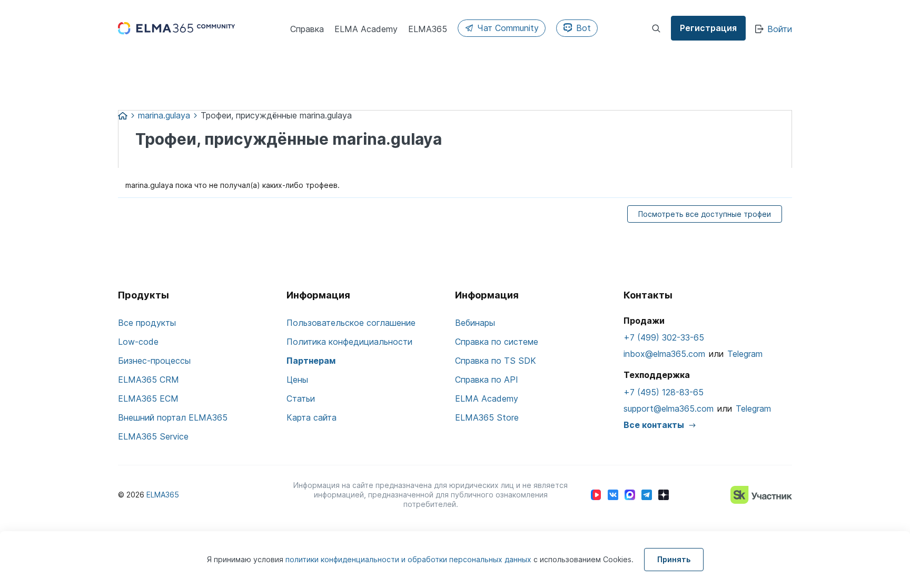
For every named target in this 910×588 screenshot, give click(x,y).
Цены (297, 379)
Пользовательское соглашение (351, 322)
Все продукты (147, 322)
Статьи (300, 398)
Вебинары (475, 322)
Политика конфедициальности (349, 341)
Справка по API (486, 379)
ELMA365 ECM (148, 398)
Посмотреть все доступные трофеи (704, 214)
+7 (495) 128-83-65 (664, 392)
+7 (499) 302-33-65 (664, 337)
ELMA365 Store (487, 417)
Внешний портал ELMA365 (173, 417)
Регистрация (708, 28)
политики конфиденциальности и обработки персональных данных (409, 559)
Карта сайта (311, 417)
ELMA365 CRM (148, 379)
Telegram (745, 353)
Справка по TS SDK (495, 360)
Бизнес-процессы (154, 360)
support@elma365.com (669, 408)
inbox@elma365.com (664, 353)
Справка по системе (496, 341)
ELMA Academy (486, 398)
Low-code (138, 341)
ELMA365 (162, 494)
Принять (673, 559)
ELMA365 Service (153, 436)
